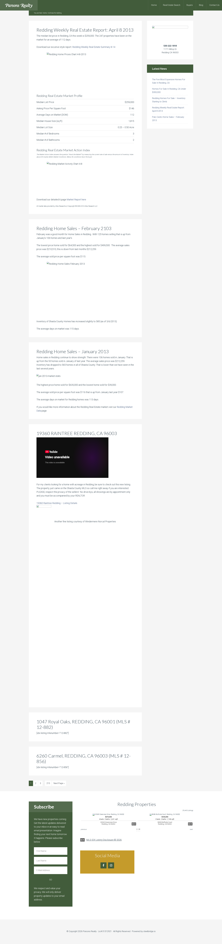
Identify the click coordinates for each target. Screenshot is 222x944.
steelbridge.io (149, 931)
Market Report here (76, 199)
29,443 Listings (188, 810)
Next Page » (59, 783)
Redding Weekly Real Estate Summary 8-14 (93, 47)
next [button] (191, 829)
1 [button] (136, 829)
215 (48, 783)
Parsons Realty (19, 5)
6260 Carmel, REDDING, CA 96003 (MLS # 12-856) (83, 758)
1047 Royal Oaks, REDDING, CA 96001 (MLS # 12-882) (83, 724)
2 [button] (138, 829)
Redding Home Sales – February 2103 (74, 228)
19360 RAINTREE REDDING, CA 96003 (76, 433)
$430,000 (164, 820)
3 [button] (139, 829)
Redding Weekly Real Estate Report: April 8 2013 (85, 30)
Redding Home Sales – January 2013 (72, 351)
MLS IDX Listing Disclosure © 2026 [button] (104, 839)
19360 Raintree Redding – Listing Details (56, 503)
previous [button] (84, 829)
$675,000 (108, 820)
